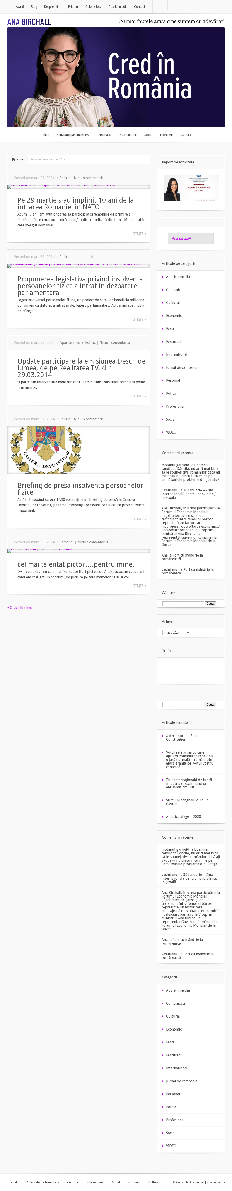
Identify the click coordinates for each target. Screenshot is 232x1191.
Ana (165, 555)
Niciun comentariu (89, 178)
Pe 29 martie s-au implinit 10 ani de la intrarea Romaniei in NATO (75, 203)
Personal (67, 542)
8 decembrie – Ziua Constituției (182, 738)
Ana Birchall (181, 238)
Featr (170, 328)
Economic (174, 315)
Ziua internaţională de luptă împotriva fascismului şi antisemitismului (189, 783)
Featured (173, 341)
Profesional (175, 406)
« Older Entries (19, 607)
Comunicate (176, 290)
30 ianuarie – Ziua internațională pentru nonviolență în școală (189, 494)
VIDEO (171, 432)
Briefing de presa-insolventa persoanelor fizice (80, 488)
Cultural (173, 303)
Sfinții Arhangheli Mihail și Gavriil (188, 802)
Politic (65, 178)
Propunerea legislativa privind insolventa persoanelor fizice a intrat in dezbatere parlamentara (80, 286)
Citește (138, 234)
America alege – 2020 (183, 817)
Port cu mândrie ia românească (182, 557)
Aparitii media (71, 342)
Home (20, 159)
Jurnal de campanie (182, 367)
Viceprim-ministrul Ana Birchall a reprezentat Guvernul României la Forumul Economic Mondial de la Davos (189, 537)
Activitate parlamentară (43, 1182)
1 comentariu (85, 257)
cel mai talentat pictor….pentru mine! (75, 564)
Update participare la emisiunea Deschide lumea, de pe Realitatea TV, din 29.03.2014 (81, 368)
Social (171, 419)
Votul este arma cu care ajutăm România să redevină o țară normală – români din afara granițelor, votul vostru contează (189, 759)
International (176, 354)
